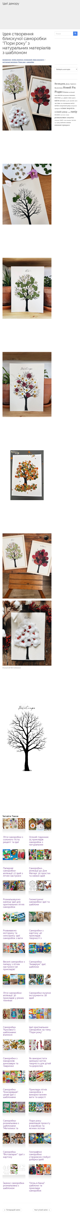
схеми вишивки (67, 120)
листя (75, 101)
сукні (61, 120)
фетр (58, 122)
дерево (66, 98)
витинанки (66, 95)
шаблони (63, 122)
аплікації (72, 92)
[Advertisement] (40, 20)
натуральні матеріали (10, 62)
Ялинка (66, 92)
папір (74, 111)
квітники (63, 101)
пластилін (62, 115)
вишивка (72, 95)
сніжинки (57, 120)
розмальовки (60, 117)
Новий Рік (69, 87)
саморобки (30, 62)
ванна (56, 95)
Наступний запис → (42, 1210)
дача (62, 98)
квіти (57, 100)
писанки (57, 115)
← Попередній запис (12, 1210)
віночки (58, 97)
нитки (57, 105)
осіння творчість (67, 108)
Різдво (59, 91)
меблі (72, 103)
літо (62, 103)
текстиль (73, 120)
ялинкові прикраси (62, 125)
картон (73, 98)
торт (56, 122)
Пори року (22, 62)
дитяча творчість (17, 60)
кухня (72, 101)
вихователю (6, 60)
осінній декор (61, 111)
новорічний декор (65, 106)
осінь (69, 112)
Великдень (60, 83)
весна (60, 95)
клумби (68, 101)
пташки (67, 115)
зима (69, 98)
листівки (57, 103)
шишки (68, 122)
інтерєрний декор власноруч (34, 60)
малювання (66, 103)
